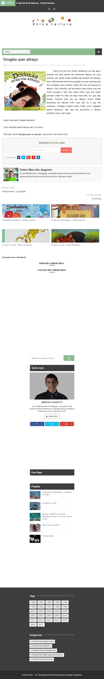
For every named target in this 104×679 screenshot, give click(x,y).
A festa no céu (50, 503)
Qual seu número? (51, 525)
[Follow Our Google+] (67, 424)
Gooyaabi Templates (73, 675)
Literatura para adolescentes (47, 655)
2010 (65, 616)
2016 (33, 625)
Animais (40, 65)
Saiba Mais (53, 416)
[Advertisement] (52, 37)
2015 (65, 620)
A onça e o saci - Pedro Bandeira (65, 245)
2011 (33, 620)
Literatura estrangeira (43, 650)
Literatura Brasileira (42, 642)
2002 (41, 611)
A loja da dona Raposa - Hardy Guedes (35, 3)
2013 (34, 65)
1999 (65, 607)
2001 (33, 611)
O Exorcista (48, 536)
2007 (41, 616)
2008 (49, 616)
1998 (57, 607)
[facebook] (49, 9)
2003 (49, 611)
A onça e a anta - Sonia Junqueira (17, 245)
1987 (41, 602)
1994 (65, 602)
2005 (65, 611)
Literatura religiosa (42, 659)
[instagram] (54, 9)
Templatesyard (44, 675)
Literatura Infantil (78, 65)
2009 (57, 616)
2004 (57, 611)
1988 (49, 602)
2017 (41, 625)
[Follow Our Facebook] (37, 424)
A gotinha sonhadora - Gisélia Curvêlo (18, 220)
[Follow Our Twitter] (52, 424)
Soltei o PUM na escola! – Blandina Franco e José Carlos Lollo (57, 516)
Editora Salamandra (63, 65)
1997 (49, 607)
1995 (33, 607)
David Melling (49, 65)
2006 (33, 616)
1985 (33, 602)
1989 (57, 602)
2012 (41, 620)
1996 (41, 607)
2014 (57, 620)
